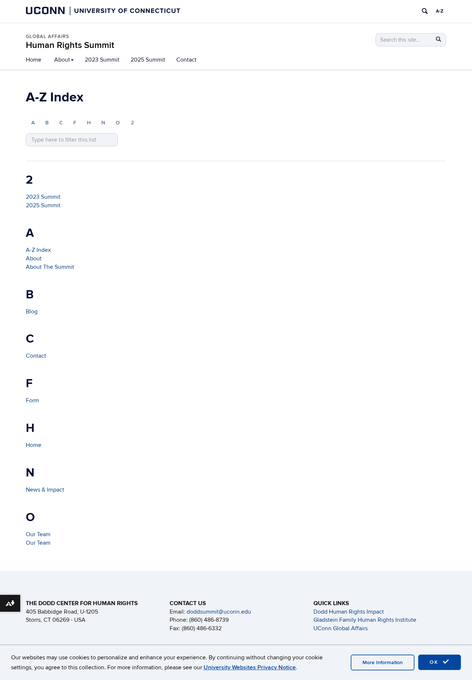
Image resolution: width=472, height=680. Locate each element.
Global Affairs (47, 36)
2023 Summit (102, 59)
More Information (382, 662)
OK (435, 662)
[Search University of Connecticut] (425, 11)
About (62, 59)
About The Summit (50, 267)
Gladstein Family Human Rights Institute (364, 620)
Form (32, 400)
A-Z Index (38, 250)
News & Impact (45, 489)
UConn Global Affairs (340, 628)
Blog (32, 311)
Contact (186, 59)
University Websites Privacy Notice (250, 667)
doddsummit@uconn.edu (219, 611)
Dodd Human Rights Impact (348, 611)
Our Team (38, 534)
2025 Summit (148, 59)
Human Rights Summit (70, 45)
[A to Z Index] (439, 11)
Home (33, 59)
